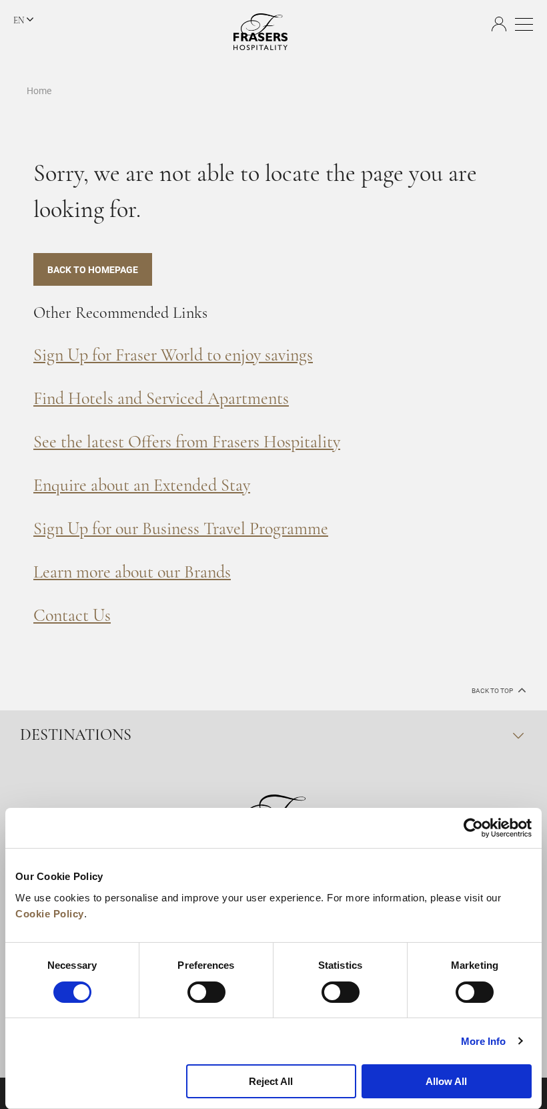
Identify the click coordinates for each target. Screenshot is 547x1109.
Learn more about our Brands (132, 573)
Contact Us (72, 617)
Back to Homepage (92, 269)
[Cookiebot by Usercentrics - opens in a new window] (473, 828)
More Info (483, 1041)
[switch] (206, 992)
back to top (493, 690)
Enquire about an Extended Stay (141, 486)
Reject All (271, 1081)
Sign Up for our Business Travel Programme (180, 530)
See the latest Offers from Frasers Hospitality (186, 443)
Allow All (446, 1081)
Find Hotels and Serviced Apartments (161, 400)
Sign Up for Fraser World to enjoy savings (173, 356)
